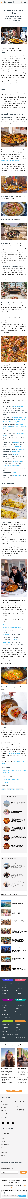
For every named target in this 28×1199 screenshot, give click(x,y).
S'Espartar (6, 630)
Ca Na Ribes (17, 419)
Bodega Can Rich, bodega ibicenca (17, 882)
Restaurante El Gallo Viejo (11, 779)
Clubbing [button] (7, 979)
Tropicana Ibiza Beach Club (11, 465)
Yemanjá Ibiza (17, 461)
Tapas (16, 1011)
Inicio (2, 6)
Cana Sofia (6, 642)
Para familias (5, 1024)
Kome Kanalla (14, 873)
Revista (7, 6)
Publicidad (3, 1107)
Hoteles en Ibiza (5, 1133)
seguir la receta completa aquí (10, 160)
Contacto (17, 1106)
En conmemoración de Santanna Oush (17, 812)
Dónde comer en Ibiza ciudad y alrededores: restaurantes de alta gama (19, 968)
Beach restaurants (19, 1014)
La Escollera (16, 431)
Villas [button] (7, 999)
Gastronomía (10, 789)
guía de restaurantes (14, 753)
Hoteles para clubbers (20, 986)
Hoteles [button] (20, 979)
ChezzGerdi (16, 475)
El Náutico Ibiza (18, 406)
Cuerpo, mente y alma (7, 1034)
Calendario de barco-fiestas (7, 986)
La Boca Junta (16, 451)
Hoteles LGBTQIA (19, 983)
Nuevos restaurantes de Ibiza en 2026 (18, 959)
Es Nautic (16, 442)
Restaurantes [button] (20, 999)
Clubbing (3, 1147)
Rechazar (14, 1195)
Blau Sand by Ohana (15, 422)
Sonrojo (15, 454)
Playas (3, 789)
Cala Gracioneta (16, 446)
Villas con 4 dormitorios (5, 1011)
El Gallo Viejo (20, 449)
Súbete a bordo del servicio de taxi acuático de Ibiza (18, 803)
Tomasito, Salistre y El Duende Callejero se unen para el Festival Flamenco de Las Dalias (19, 949)
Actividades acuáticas (5, 1028)
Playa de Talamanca (9, 782)
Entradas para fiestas (7, 990)
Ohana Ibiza (7, 426)
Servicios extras (6, 1017)
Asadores (17, 1008)
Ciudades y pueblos (19, 1024)
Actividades (4, 1152)
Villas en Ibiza (4, 1136)
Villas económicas (6, 1003)
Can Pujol (6, 634)
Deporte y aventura (7, 1031)
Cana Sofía (16, 472)
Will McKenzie (5, 26)
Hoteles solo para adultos (19, 989)
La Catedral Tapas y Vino (17, 864)
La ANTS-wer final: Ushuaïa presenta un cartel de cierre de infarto (18, 837)
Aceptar (22, 1195)
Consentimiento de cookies (19, 1102)
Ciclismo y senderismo (5, 1038)
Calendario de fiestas (7, 983)
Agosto (17, 6)
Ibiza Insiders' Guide (7, 996)
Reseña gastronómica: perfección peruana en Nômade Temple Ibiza (18, 940)
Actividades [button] (7, 1021)
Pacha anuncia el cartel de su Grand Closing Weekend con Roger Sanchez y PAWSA (18, 829)
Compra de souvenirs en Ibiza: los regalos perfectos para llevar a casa (19, 931)
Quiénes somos (4, 1104)
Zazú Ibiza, (19, 424)
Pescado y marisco (19, 1005)
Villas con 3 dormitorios (5, 1006)
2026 (12, 6)
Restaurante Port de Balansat (12, 627)
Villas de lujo (5, 1014)
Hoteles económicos (20, 996)
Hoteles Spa (18, 993)
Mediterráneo (18, 1003)
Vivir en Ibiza (19, 789)
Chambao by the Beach (19, 417)
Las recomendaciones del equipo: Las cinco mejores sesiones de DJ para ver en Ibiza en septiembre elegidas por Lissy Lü (18, 820)
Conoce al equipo (5, 1102)
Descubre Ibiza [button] (20, 1021)
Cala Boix (14, 639)
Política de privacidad (6, 1113)
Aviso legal (3, 1110)
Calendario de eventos (18, 1033)
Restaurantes (4, 1150)
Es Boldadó (16, 468)
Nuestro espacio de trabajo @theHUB (20, 1109)
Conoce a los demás (14, 1090)
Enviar (23, 1172)
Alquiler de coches (19, 1030)
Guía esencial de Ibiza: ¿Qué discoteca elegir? (17, 846)
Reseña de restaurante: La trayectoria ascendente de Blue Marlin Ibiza (19, 922)
